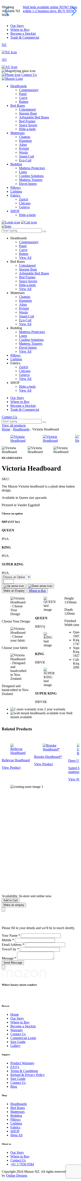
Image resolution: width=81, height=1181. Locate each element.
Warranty (16, 1030)
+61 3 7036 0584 (22, 1164)
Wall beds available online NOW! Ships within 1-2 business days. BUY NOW (50, 9)
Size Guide (17, 1042)
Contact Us (29, 75)
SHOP (14, 211)
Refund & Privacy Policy (27, 1075)
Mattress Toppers (30, 180)
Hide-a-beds (27, 129)
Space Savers (28, 125)
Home (6, 429)
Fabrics (15, 195)
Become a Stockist (23, 33)
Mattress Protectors (32, 168)
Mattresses (17, 133)
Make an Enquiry (14, 590)
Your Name (11, 935)
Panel (23, 94)
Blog (13, 1086)
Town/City (10, 949)
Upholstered (27, 109)
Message (9, 958)
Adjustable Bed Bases (34, 117)
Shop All (16, 1135)
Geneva (24, 207)
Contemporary (29, 90)
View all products (14, 425)
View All (25, 258)
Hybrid (24, 148)
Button (23, 101)
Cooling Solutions (31, 176)
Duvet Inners (28, 184)
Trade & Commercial (24, 37)
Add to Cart (10, 900)
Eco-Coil (25, 160)
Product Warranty (22, 1063)
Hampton (25, 141)
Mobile (8, 940)
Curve (23, 98)
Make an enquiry (13, 905)
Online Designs (16, 1175)
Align (23, 144)
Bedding (16, 164)
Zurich (23, 199)
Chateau (24, 137)
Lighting (16, 191)
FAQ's (14, 1067)
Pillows (15, 187)
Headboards (18, 86)
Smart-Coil (26, 156)
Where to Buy (20, 29)
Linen (23, 172)
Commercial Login (23, 1038)
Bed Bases (17, 105)
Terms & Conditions (24, 1071)
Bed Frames (27, 121)
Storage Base (28, 113)
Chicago (24, 203)
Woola (23, 152)
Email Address (13, 944)
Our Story (17, 26)
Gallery (15, 1046)
